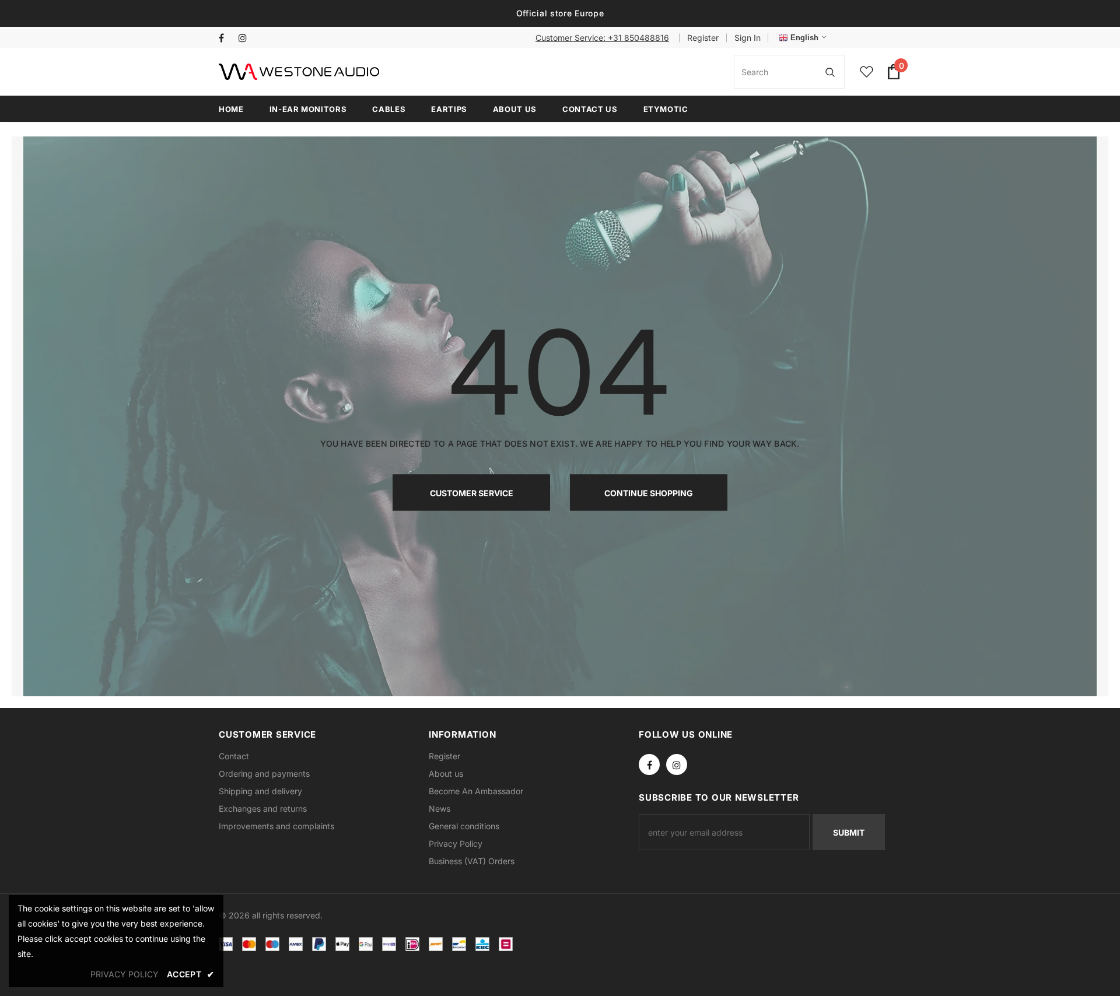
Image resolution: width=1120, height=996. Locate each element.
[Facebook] (226, 38)
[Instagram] (246, 38)
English (803, 37)
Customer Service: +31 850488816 (602, 38)
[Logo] (299, 72)
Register (703, 38)
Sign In (747, 38)
